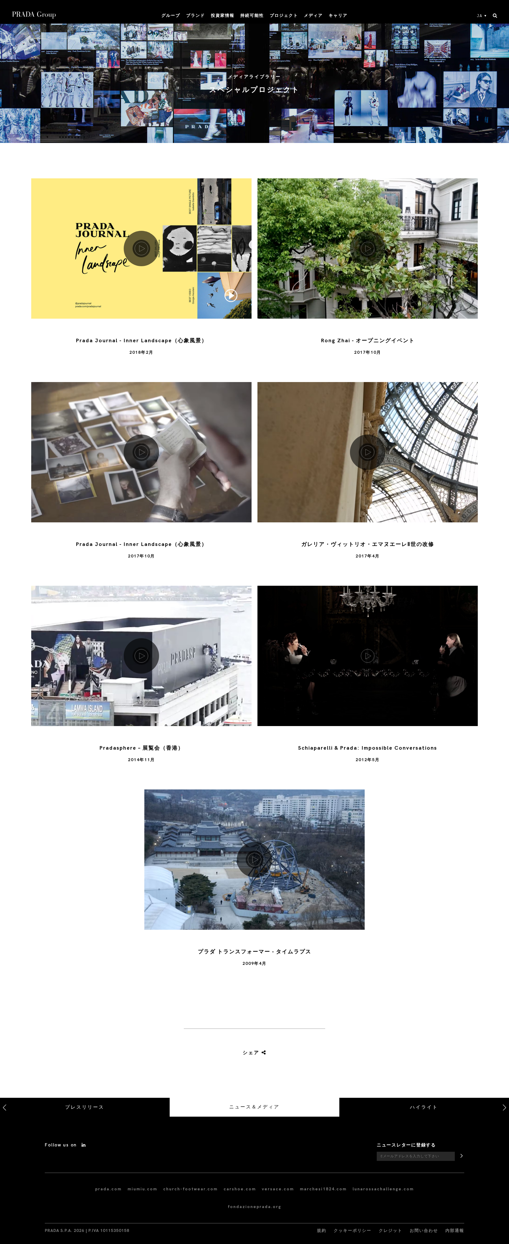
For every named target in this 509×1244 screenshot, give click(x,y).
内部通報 (454, 1230)
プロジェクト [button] (284, 15)
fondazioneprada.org (254, 1206)
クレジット (390, 1230)
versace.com (278, 1189)
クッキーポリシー (352, 1230)
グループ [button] (170, 15)
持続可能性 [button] (252, 15)
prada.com (108, 1189)
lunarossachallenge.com (383, 1189)
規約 (321, 1230)
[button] (141, 275)
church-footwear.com (190, 1189)
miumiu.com (142, 1189)
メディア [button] (313, 15)
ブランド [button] (195, 15)
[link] (254, 1053)
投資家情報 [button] (222, 15)
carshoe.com (240, 1189)
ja (479, 16)
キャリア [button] (338, 15)
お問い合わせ (424, 1230)
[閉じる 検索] (495, 15)
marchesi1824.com (323, 1189)
